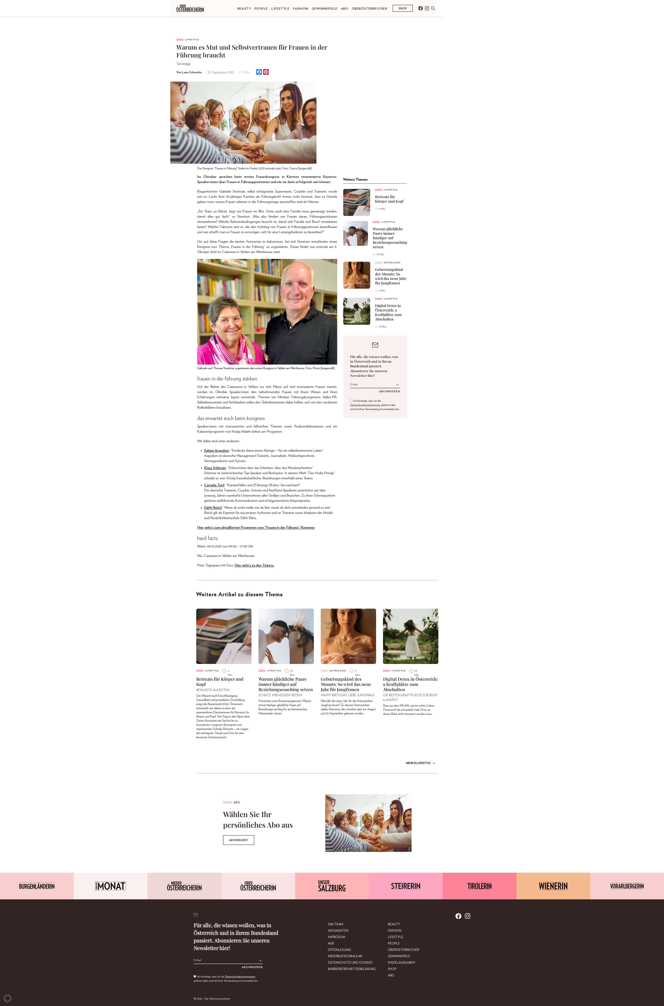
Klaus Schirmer (215, 468)
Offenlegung (339, 950)
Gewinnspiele (325, 8)
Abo (344, 8)
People (261, 8)
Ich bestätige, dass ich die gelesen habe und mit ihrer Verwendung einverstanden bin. (374, 405)
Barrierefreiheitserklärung (352, 969)
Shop (403, 8)
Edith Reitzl (213, 507)
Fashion (300, 8)
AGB (331, 943)
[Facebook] (259, 72)
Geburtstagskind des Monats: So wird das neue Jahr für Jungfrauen (390, 276)
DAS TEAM (335, 924)
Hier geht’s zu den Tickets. (254, 565)
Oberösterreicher (369, 8)
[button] (7, 998)
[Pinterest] (265, 72)
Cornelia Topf (214, 485)
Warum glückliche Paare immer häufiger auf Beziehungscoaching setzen (390, 237)
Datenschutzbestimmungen (365, 405)
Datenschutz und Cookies (350, 962)
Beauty (244, 8)
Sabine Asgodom (216, 450)
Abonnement (238, 840)
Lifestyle (280, 8)
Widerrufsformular (345, 956)
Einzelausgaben (401, 962)
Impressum (336, 937)
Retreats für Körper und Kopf (389, 198)
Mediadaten (338, 930)
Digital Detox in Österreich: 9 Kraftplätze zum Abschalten (388, 312)
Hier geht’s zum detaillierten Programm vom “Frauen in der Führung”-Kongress (256, 527)
